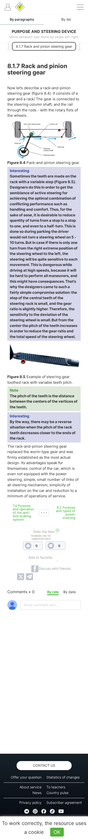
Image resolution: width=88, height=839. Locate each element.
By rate (53, 592)
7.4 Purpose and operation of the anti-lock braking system (23, 512)
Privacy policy (30, 802)
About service (31, 787)
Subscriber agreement (64, 802)
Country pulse (57, 793)
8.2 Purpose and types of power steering (65, 512)
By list (66, 19)
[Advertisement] (44, 694)
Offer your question (26, 777)
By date (69, 592)
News (37, 793)
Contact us (44, 765)
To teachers (55, 787)
